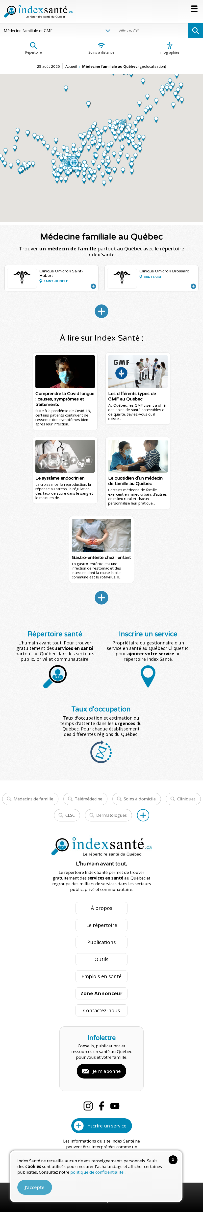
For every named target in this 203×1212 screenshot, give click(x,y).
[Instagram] (88, 1106)
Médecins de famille (33, 799)
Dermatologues (111, 815)
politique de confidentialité (97, 1172)
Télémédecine (88, 799)
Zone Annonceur (101, 993)
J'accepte (35, 1187)
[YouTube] (115, 1106)
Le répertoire (101, 925)
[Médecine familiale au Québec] (101, 311)
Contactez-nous (101, 1010)
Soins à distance (101, 52)
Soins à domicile (140, 799)
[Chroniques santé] (101, 597)
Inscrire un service (106, 1126)
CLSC (70, 815)
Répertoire (33, 52)
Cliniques (186, 799)
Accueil (71, 66)
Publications (101, 942)
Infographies (169, 52)
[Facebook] (101, 1106)
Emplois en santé (101, 976)
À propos (101, 908)
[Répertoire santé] (143, 815)
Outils (101, 959)
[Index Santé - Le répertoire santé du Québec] (38, 12)
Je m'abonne (107, 1071)
